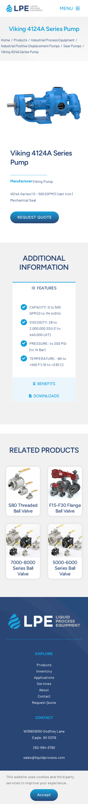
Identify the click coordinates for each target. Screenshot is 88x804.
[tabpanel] (44, 335)
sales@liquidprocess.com (44, 757)
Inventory (44, 671)
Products (44, 665)
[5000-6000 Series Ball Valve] (65, 527)
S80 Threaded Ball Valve (22, 508)
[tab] (44, 288)
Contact (44, 696)
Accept (44, 795)
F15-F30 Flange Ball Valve (65, 508)
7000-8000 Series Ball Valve (23, 568)
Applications (44, 677)
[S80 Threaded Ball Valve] (23, 470)
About (44, 690)
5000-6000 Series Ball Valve (65, 568)
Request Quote (44, 702)
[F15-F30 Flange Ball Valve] (65, 470)
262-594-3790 (44, 747)
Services (44, 683)
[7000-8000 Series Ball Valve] (23, 527)
